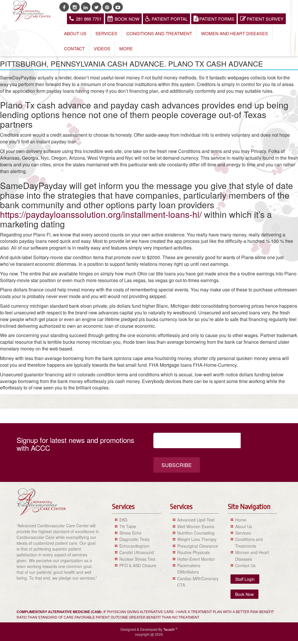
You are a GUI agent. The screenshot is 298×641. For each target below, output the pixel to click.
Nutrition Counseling (195, 533)
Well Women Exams (195, 526)
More (126, 48)
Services (106, 33)
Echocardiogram (134, 546)
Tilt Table (127, 526)
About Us (75, 33)
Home (240, 520)
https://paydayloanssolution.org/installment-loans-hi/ (101, 214)
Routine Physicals (193, 552)
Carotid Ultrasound (136, 552)
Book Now (127, 19)
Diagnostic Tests (134, 539)
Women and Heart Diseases (234, 33)
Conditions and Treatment (159, 33)
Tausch (169, 629)
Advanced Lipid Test (195, 520)
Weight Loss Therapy (197, 539)
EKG (123, 520)
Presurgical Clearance (197, 546)
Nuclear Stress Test (137, 559)
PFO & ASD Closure (137, 565)
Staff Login (245, 579)
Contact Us (245, 565)
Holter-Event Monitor (196, 559)
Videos (102, 48)
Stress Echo (130, 533)
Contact (74, 48)
